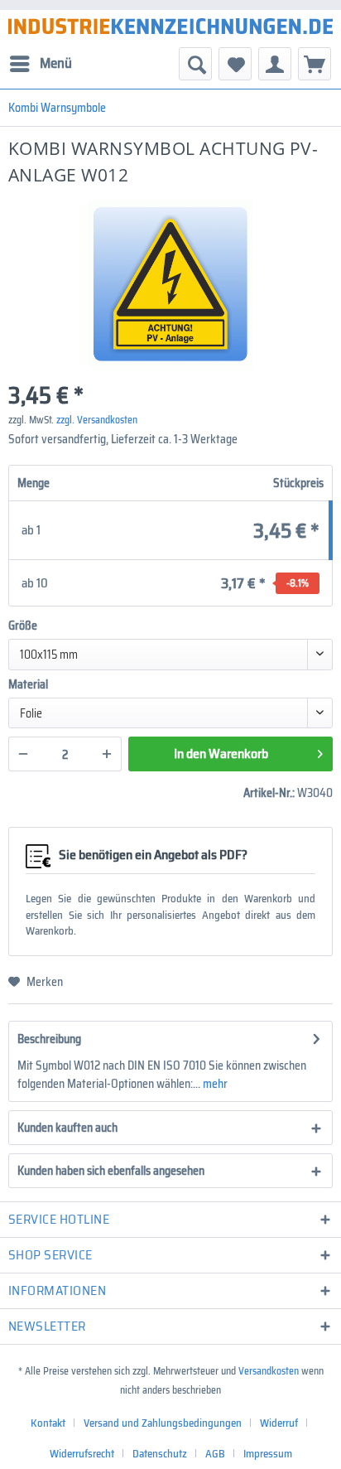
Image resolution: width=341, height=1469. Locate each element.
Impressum (267, 1453)
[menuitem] (40, 63)
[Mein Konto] (274, 63)
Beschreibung (49, 1039)
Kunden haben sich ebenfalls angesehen (110, 1171)
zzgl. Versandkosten (96, 420)
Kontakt (48, 1423)
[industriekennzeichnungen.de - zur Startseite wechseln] (170, 26)
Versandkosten (268, 1371)
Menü (56, 63)
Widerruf (279, 1423)
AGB (215, 1453)
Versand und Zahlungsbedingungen (163, 1423)
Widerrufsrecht (82, 1453)
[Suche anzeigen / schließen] (195, 63)
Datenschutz (159, 1453)
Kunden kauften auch (67, 1128)
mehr (214, 1084)
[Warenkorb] (314, 63)
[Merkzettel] (235, 63)
